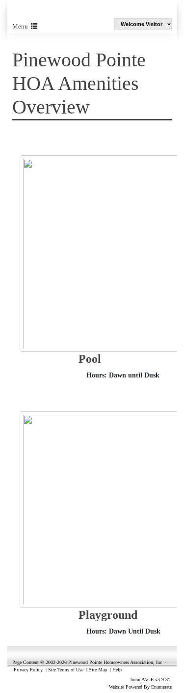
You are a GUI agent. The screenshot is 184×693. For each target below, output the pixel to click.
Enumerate (161, 687)
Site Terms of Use (65, 669)
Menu (21, 26)
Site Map (98, 669)
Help (117, 669)
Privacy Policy (28, 669)
